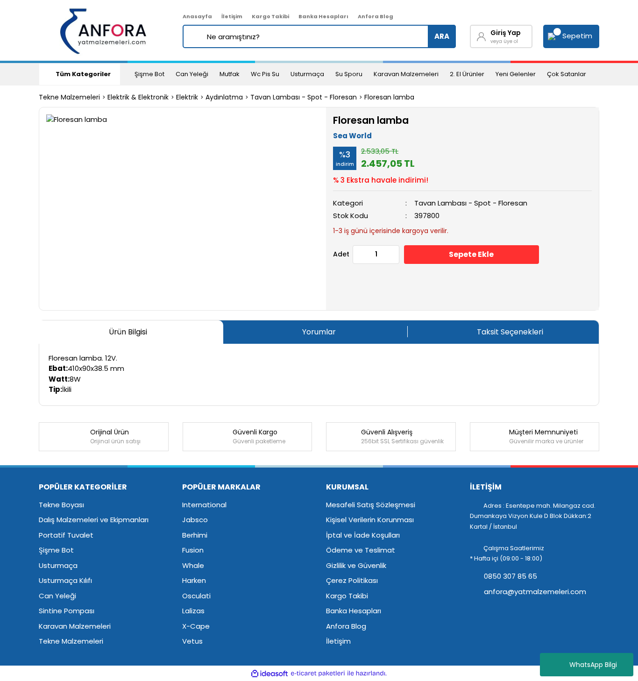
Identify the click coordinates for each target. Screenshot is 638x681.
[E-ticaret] (318, 673)
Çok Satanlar (566, 74)
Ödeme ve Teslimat (360, 550)
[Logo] (104, 30)
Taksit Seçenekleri (510, 331)
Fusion (193, 550)
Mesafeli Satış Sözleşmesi (370, 505)
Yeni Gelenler (516, 74)
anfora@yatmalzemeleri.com (534, 591)
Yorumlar (319, 331)
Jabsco (195, 520)
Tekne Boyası (61, 505)
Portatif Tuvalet (66, 535)
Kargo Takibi (270, 16)
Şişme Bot (149, 74)
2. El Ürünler (467, 74)
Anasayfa (197, 16)
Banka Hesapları (323, 16)
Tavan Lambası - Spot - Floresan (470, 203)
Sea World (352, 136)
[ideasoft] (269, 673)
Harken (194, 580)
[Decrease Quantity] (360, 254)
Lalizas (193, 611)
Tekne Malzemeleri (71, 641)
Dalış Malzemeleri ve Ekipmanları (94, 520)
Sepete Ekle (471, 254)
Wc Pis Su (265, 74)
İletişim (231, 16)
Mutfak (230, 74)
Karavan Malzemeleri (406, 74)
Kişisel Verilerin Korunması (370, 520)
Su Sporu (348, 74)
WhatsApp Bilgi (593, 664)
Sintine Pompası (66, 611)
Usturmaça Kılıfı (65, 580)
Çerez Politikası (352, 580)
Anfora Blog (375, 16)
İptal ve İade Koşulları (363, 535)
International (204, 505)
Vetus (192, 641)
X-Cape (196, 626)
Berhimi (194, 535)
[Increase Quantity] (392, 254)
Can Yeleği (192, 74)
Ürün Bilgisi (128, 331)
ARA (441, 36)
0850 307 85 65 (509, 576)
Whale (193, 565)
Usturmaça (307, 74)
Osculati (196, 596)
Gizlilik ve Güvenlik (356, 565)
